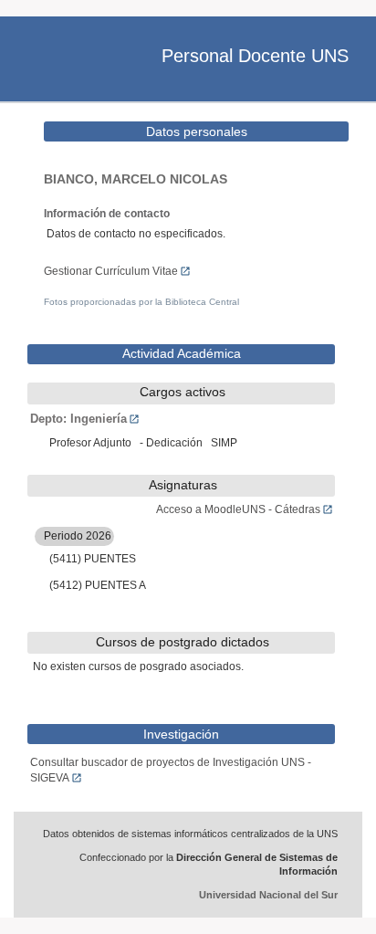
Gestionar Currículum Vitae (111, 271)
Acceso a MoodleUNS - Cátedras (238, 509)
